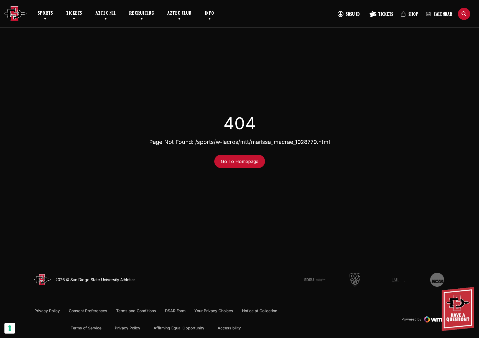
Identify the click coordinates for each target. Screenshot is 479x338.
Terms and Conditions (136, 310)
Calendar (443, 14)
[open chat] (459, 309)
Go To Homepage (239, 161)
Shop (409, 16)
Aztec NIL (105, 13)
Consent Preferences (88, 310)
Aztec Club (179, 13)
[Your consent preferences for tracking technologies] (9, 328)
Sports (45, 13)
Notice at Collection (259, 310)
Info (209, 13)
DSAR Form (175, 310)
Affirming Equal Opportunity (179, 328)
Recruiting (141, 13)
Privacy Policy (47, 310)
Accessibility (229, 327)
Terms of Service (86, 327)
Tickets (74, 13)
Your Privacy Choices (213, 310)
